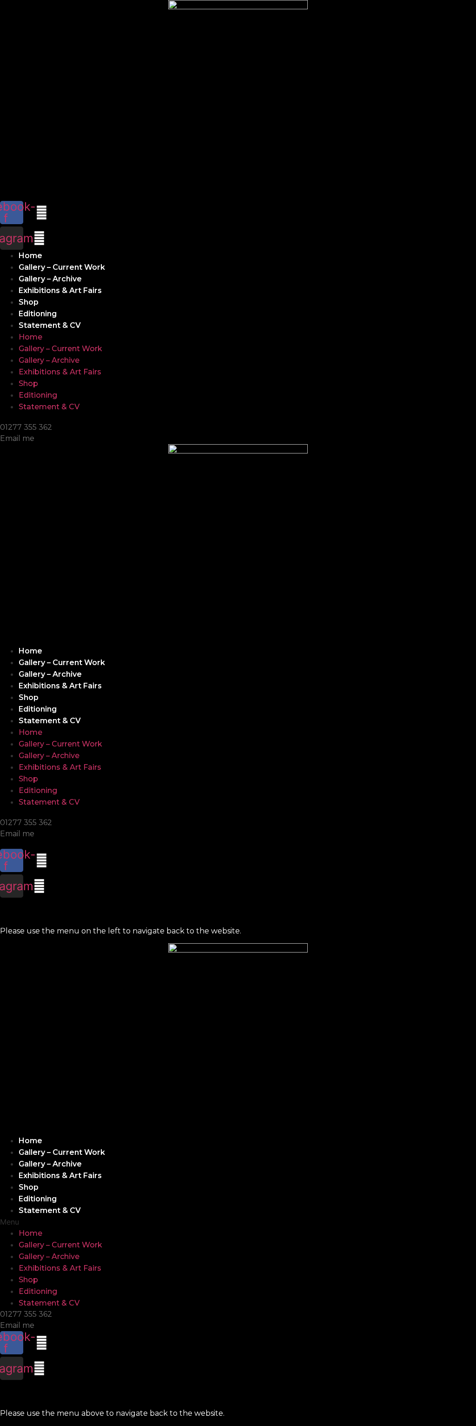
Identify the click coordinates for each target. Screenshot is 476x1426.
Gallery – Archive (50, 278)
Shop (29, 302)
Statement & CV (50, 325)
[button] (238, 1221)
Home (30, 255)
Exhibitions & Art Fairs (60, 290)
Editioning (38, 313)
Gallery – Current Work (62, 267)
